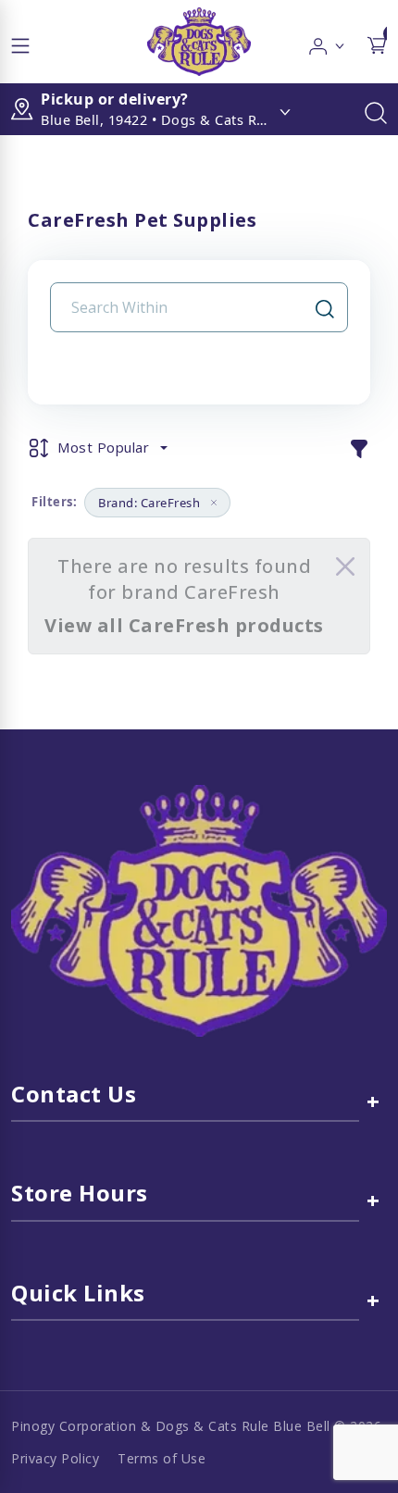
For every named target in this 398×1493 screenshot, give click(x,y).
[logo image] (198, 41)
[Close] (345, 566)
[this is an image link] (199, 909)
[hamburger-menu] (20, 41)
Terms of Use (161, 1458)
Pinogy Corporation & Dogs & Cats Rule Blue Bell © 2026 (196, 1426)
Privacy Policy (55, 1458)
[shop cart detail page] (377, 41)
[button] (327, 41)
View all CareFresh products (184, 625)
